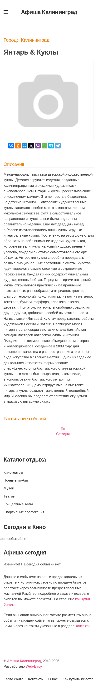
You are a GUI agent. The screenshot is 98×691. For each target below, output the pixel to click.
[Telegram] (58, 145)
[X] (31, 145)
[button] (6, 11)
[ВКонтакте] (11, 145)
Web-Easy (34, 666)
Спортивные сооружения (24, 511)
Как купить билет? (78, 678)
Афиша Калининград (49, 12)
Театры (9, 495)
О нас (53, 678)
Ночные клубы (16, 480)
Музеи (9, 487)
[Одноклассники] (18, 145)
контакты (82, 625)
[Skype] (51, 145)
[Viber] (38, 145)
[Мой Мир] (24, 145)
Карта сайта (13, 678)
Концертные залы (18, 503)
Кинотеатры (13, 472)
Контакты (36, 678)
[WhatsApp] (44, 145)
